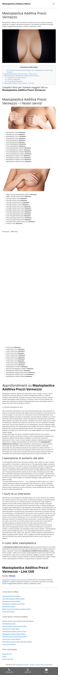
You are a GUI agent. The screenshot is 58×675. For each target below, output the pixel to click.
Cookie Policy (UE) (7, 659)
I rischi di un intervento (12, 79)
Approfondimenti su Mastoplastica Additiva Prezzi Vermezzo (21, 75)
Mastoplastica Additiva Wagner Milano (14, 634)
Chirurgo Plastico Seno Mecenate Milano (14, 636)
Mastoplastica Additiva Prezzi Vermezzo (14, 579)
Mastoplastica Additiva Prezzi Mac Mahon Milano (17, 642)
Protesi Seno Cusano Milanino (11, 639)
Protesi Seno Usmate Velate (10, 629)
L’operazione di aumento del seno (15, 77)
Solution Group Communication (44, 664)
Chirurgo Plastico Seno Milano (11, 596)
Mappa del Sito (6, 654)
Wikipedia (12, 576)
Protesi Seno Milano (8, 611)
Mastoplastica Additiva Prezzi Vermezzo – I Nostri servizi (20, 74)
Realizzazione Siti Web (22, 664)
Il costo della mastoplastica (14, 81)
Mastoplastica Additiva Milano (16, 4)
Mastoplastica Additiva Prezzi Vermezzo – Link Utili (18, 83)
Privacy (4, 656)
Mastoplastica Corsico (9, 623)
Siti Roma (32, 664)
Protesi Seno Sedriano (9, 644)
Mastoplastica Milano (8, 606)
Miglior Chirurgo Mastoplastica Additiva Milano (16, 609)
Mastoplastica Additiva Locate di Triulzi (14, 631)
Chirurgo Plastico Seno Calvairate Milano (14, 626)
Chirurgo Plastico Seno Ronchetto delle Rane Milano (18, 621)
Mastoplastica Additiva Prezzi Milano (13, 604)
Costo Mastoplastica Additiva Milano (13, 599)
